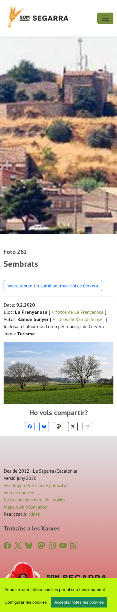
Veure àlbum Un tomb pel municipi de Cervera (53, 286)
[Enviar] (87, 426)
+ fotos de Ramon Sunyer (78, 319)
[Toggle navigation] (105, 18)
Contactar (38, 507)
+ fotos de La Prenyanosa (77, 312)
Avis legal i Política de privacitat (36, 485)
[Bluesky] (44, 426)
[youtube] (63, 545)
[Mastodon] (58, 426)
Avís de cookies (19, 492)
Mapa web (14, 507)
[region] (58, 595)
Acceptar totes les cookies (79, 602)
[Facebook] (29, 426)
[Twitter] (73, 426)
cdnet (33, 514)
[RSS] (73, 545)
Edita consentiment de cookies (34, 500)
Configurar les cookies (25, 602)
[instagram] (52, 545)
